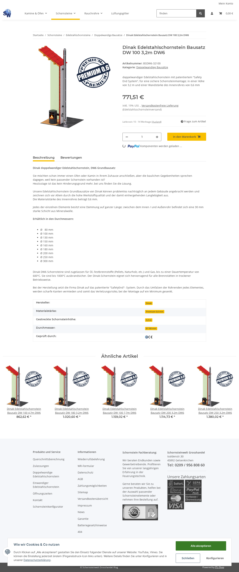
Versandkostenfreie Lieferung (160, 105)
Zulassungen (41, 466)
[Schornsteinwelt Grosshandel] (7, 13)
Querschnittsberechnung (48, 459)
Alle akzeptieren (201, 545)
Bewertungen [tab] (71, 157)
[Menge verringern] (127, 137)
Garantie (83, 518)
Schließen (188, 558)
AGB (80, 479)
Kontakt (37, 500)
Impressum (85, 505)
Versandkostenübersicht (93, 499)
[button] (212, 13)
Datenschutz (85, 472)
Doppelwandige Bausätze (152, 67)
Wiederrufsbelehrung (91, 459)
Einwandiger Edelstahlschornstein (46, 485)
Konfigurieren (215, 558)
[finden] (200, 13)
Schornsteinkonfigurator (48, 506)
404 (80, 532)
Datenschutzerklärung (37, 560)
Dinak (149, 303)
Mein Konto (226, 3)
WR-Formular (86, 466)
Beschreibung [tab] (44, 157)
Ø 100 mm (151, 328)
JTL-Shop (219, 567)
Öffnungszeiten (42, 493)
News (81, 512)
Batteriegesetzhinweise (92, 525)
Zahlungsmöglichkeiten (92, 485)
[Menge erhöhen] (157, 137)
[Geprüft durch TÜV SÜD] (149, 337)
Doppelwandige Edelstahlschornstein (46, 474)
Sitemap (83, 492)
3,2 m (148, 320)
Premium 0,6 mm (154, 311)
